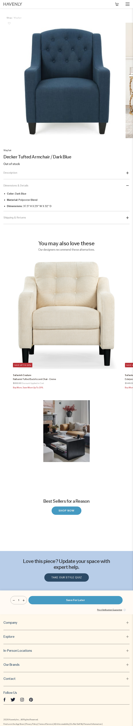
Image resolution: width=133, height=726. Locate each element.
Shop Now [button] (66, 510)
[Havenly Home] (12, 4)
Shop (9, 18)
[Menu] (126, 4)
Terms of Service (45, 724)
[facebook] (4, 699)
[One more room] (24, 600)
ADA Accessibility (61, 724)
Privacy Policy (31, 724)
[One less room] (14, 600)
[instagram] (22, 699)
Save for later (75, 600)
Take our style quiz (66, 577)
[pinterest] (31, 699)
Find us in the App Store (13, 724)
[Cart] (116, 4)
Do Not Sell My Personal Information (86, 724)
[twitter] (13, 699)
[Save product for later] (9, 25)
